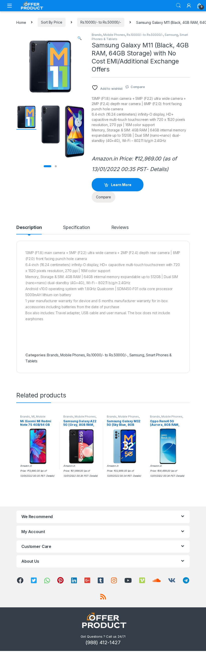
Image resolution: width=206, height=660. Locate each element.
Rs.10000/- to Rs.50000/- (100, 22)
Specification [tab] (76, 227)
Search (178, 5)
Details (158, 169)
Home (21, 22)
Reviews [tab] (120, 227)
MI (33, 416)
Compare (138, 87)
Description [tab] (29, 227)
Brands (97, 35)
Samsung (171, 35)
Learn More (121, 185)
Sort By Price (51, 22)
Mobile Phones (114, 35)
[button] (79, 38)
